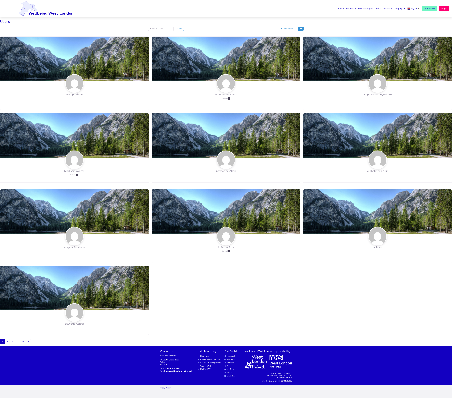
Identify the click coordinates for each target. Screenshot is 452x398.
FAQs (378, 8)
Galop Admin (74, 94)
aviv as (377, 247)
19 (23, 342)
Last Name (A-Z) (288, 29)
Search (179, 29)
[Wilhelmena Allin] (377, 135)
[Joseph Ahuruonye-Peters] (377, 59)
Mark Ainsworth (74, 171)
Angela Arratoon (74, 247)
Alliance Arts (226, 247)
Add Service (429, 8)
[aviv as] (377, 211)
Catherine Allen (226, 171)
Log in (444, 8)
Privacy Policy (165, 388)
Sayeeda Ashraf (74, 323)
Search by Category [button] (392, 8)
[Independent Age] (226, 59)
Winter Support (365, 8)
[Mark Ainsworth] (74, 135)
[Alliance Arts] (226, 211)
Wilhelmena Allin (377, 171)
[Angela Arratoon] (74, 211)
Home (341, 8)
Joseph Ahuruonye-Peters (377, 94)
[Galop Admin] (74, 59)
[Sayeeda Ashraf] (74, 288)
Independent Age (226, 94)
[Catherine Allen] (226, 135)
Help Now (351, 8)
